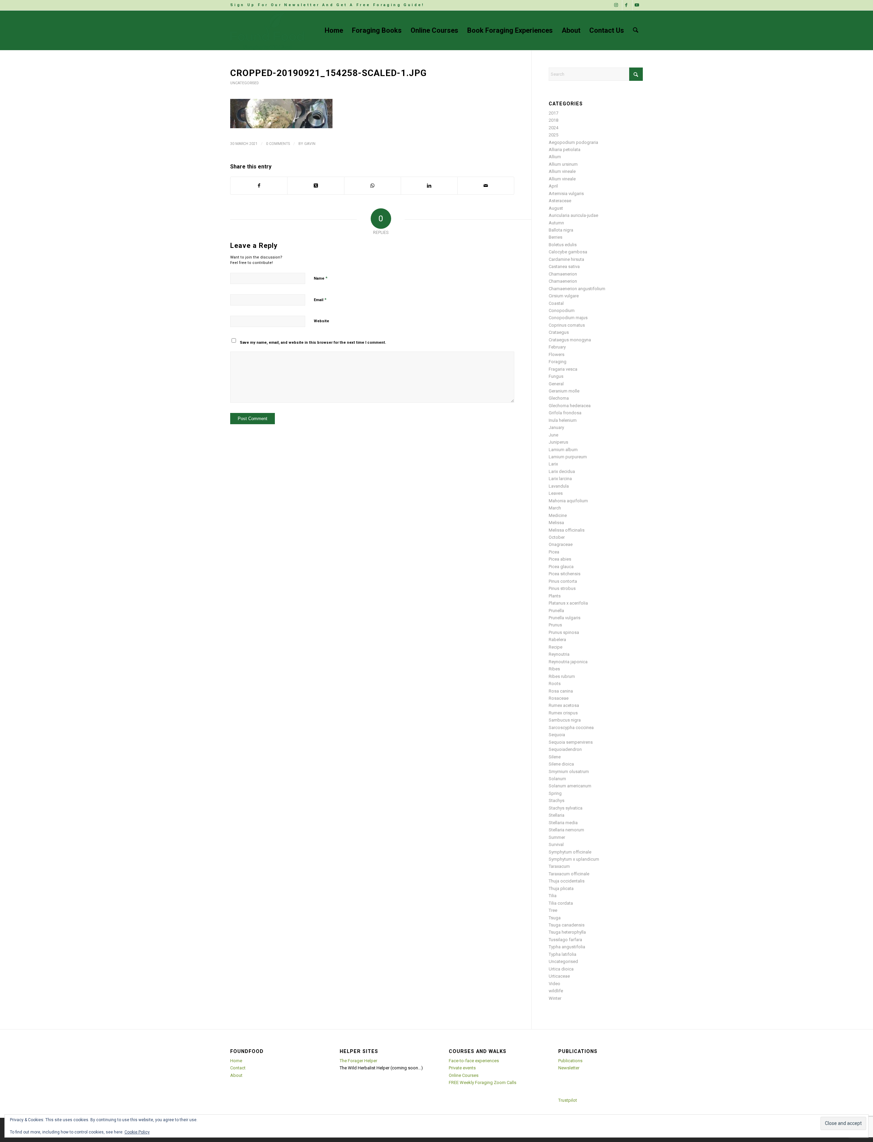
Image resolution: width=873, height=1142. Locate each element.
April (553, 186)
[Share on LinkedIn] (429, 185)
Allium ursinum (563, 164)
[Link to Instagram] (617, 5)
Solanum (557, 778)
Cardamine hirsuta (566, 259)
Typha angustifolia (567, 946)
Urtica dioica (561, 969)
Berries (555, 237)
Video (554, 983)
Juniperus (558, 442)
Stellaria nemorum (566, 829)
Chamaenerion (563, 274)
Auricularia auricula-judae (573, 215)
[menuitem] (327, 5)
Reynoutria (559, 654)
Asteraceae (560, 200)
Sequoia (557, 734)
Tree (553, 910)
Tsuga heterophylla (567, 932)
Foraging (557, 361)
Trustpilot (567, 1100)
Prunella (556, 610)
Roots (555, 683)
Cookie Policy (137, 1132)
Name (320, 278)
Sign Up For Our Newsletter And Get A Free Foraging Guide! (327, 5)
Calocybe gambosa (568, 251)
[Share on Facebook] (259, 185)
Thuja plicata (561, 888)
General (556, 383)
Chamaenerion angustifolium (577, 288)
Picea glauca (561, 566)
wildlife (556, 990)
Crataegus (559, 332)
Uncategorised (244, 83)
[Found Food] (267, 30)
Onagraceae (561, 544)
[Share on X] (315, 185)
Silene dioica (561, 764)
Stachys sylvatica (565, 808)
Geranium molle (564, 391)
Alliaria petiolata (564, 149)
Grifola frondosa (565, 412)
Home (236, 1060)
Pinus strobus (562, 588)
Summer (557, 837)
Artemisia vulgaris (566, 193)
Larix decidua (562, 471)
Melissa (556, 522)
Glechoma (559, 398)
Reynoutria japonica (568, 661)
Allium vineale (562, 171)
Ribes (554, 668)
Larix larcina (560, 478)
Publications (570, 1060)
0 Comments (278, 144)
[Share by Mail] (486, 185)
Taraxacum (559, 866)
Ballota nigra (561, 230)
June (553, 434)
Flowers (556, 354)
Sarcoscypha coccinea (571, 727)
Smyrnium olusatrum (569, 771)
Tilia (553, 895)
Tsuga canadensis (567, 925)
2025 (553, 134)
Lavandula (559, 486)
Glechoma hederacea (570, 405)
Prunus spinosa (564, 632)
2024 (553, 127)
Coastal (556, 303)
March (555, 507)
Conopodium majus (568, 317)
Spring (555, 793)
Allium (555, 156)
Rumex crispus (563, 712)
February (557, 347)
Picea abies (560, 559)
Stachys (556, 800)
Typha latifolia (562, 954)
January (556, 427)
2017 (553, 113)
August (556, 208)
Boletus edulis (563, 244)
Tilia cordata (561, 903)
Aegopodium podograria (573, 142)
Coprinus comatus (567, 325)
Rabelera (557, 639)
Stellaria (556, 815)
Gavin (309, 144)
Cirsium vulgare (564, 295)
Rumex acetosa (564, 705)
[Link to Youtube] (638, 5)
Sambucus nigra (565, 720)
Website (321, 321)
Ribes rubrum (562, 676)
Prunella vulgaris (564, 617)
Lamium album (563, 449)
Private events (462, 1067)
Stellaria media (563, 822)
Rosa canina (561, 691)
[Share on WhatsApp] (372, 185)
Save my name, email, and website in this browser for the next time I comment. (313, 342)
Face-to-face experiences (474, 1060)
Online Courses (463, 1075)
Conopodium (562, 310)
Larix (553, 463)
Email (320, 299)
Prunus (555, 624)
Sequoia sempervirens (571, 742)
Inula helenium (563, 420)
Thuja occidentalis (567, 881)
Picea (554, 551)
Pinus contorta (563, 581)
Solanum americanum (570, 785)
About (236, 1075)
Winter (555, 998)
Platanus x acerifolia (568, 603)
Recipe (555, 647)
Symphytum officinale (570, 852)
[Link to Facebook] (627, 5)
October (557, 537)
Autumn (556, 222)
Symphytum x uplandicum (574, 859)
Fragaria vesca (563, 369)
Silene (555, 756)
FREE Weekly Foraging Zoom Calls (482, 1082)
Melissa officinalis (567, 530)
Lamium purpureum (568, 456)
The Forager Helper (358, 1060)
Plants (555, 595)
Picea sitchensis (564, 573)
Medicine (558, 515)
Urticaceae (559, 976)
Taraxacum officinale (569, 873)
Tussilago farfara (565, 939)
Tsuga (555, 917)
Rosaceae (558, 698)
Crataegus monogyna (570, 339)
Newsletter (568, 1067)
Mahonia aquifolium (568, 500)
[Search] (635, 30)
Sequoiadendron (565, 749)
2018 (553, 120)
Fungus (556, 376)
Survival (556, 844)
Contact (238, 1067)
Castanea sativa (564, 266)
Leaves (556, 493)
